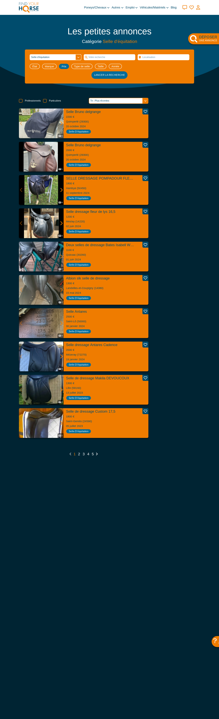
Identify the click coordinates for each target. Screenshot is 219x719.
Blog (174, 7)
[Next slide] (61, 123)
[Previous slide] (21, 123)
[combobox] (163, 57)
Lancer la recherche (109, 75)
